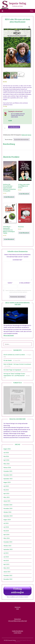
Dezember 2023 (8, 542)
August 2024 (7, 519)
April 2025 (6, 493)
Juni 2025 (6, 486)
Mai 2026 (6, 456)
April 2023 (6, 564)
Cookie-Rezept (17, 632)
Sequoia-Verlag (17, 3)
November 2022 (8, 579)
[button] (29, 27)
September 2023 (8, 549)
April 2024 (6, 534)
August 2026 (7, 449)
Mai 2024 (6, 530)
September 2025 (8, 478)
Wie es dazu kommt (9, 335)
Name (10, 283)
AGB (17, 609)
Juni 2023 (6, 557)
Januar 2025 (7, 501)
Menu (31, 11)
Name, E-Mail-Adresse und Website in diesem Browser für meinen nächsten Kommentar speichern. (18, 291)
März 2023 (7, 568)
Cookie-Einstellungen (17, 631)
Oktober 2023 (7, 545)
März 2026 (7, 463)
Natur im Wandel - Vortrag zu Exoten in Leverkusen (17, 364)
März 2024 (7, 538)
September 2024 (8, 516)
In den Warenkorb (14, 127)
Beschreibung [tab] (8, 139)
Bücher (29, 135)
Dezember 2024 (8, 504)
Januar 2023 (7, 571)
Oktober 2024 (7, 512)
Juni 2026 (6, 452)
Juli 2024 (6, 523)
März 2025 (7, 497)
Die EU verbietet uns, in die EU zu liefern (14, 354)
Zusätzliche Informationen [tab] (21, 139)
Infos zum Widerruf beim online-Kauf (17, 621)
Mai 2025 (6, 490)
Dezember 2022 (8, 575)
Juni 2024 (6, 527)
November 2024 (8, 508)
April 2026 (6, 460)
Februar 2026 (7, 467)
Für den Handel (8, 360)
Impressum (17, 607)
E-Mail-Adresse (24, 283)
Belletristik (24, 135)
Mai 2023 (6, 560)
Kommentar (17, 260)
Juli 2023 (6, 553)
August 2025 (7, 482)
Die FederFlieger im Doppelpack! (12, 370)
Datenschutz (17, 619)
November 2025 (8, 475)
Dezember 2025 (8, 471)
